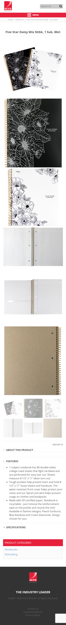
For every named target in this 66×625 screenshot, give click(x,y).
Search (60, 6)
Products (20, 19)
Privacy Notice (33, 615)
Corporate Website (33, 612)
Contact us (33, 608)
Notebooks (11, 549)
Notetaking (11, 554)
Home (10, 19)
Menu (35, 15)
